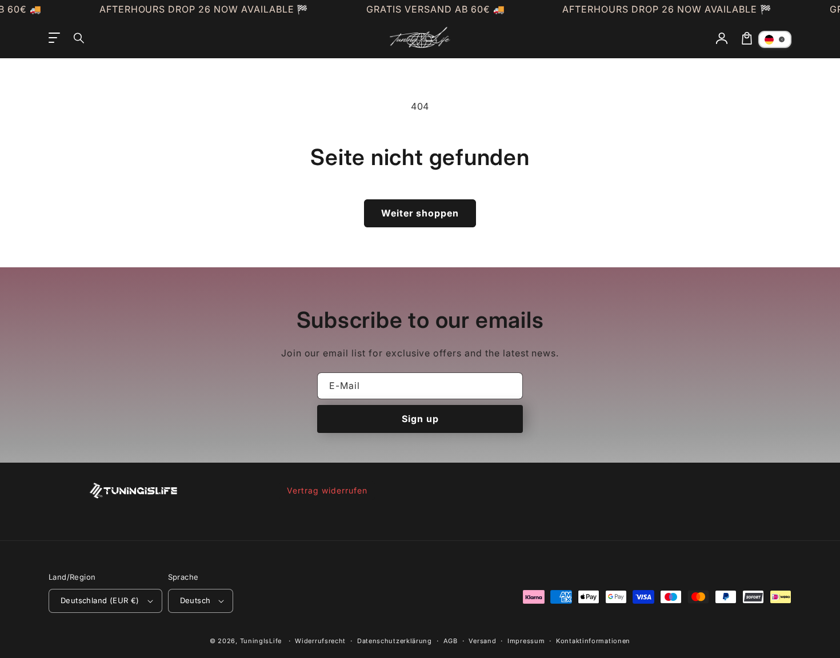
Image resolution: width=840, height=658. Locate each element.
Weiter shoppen (420, 213)
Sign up (420, 418)
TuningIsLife (261, 641)
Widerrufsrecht (320, 641)
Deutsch (195, 600)
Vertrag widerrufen (327, 490)
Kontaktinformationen (593, 641)
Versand (482, 641)
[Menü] (54, 38)
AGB (450, 641)
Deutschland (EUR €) (100, 600)
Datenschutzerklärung (394, 641)
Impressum (526, 641)
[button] (79, 38)
